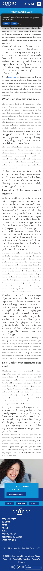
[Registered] (13, 567)
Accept (6, 23)
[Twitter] (19, 567)
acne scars (12, 77)
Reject (14, 23)
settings (11, 19)
